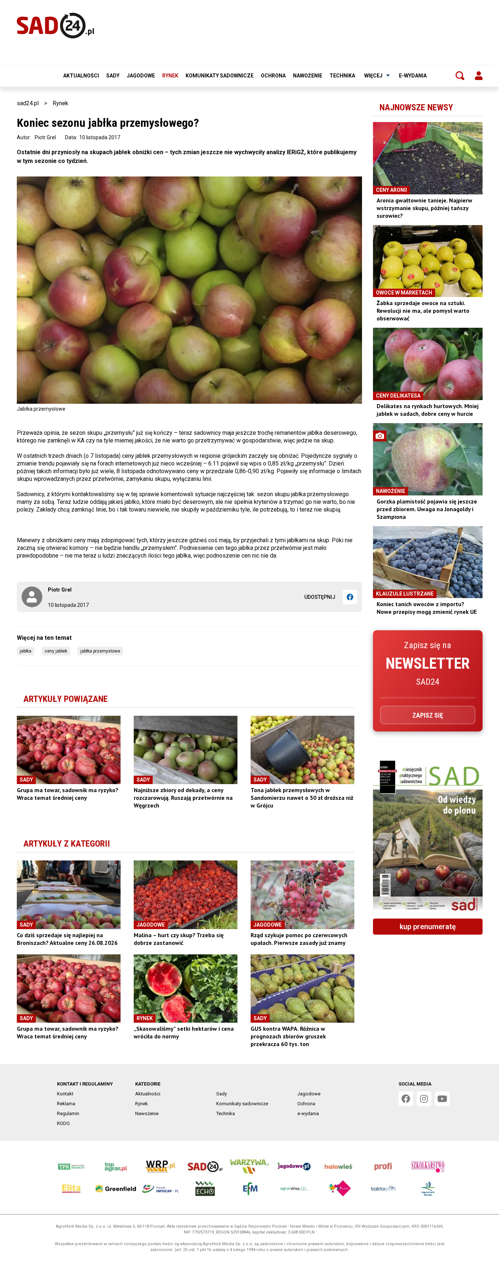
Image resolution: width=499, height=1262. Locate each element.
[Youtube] (442, 1098)
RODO (63, 1123)
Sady (112, 76)
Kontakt (65, 1093)
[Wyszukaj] (460, 75)
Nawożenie (307, 76)
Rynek (170, 76)
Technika (342, 76)
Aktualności (81, 76)
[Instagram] (424, 1098)
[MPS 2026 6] (428, 837)
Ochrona (273, 76)
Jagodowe (141, 76)
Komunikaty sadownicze (220, 76)
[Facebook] (350, 597)
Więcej (373, 76)
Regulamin (68, 1113)
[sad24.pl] (55, 25)
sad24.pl (28, 103)
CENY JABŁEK (56, 651)
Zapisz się (427, 715)
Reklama (66, 1103)
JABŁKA (25, 651)
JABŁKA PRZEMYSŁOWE (100, 651)
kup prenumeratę (428, 926)
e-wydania (413, 76)
